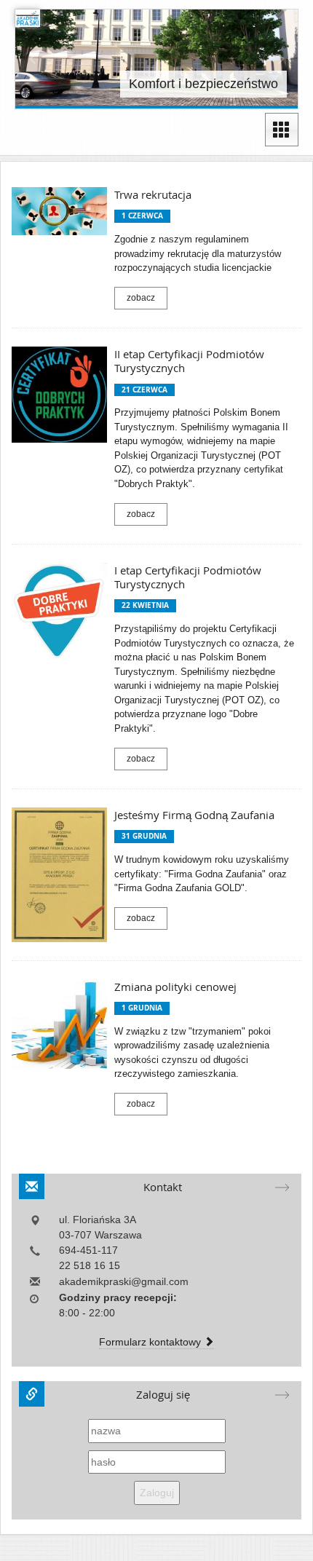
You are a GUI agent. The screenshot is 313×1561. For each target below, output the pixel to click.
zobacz (141, 298)
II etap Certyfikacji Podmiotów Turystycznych (189, 361)
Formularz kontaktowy (151, 1342)
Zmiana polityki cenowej (175, 987)
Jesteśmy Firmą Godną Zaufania (194, 815)
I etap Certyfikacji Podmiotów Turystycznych (187, 577)
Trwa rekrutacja (152, 195)
